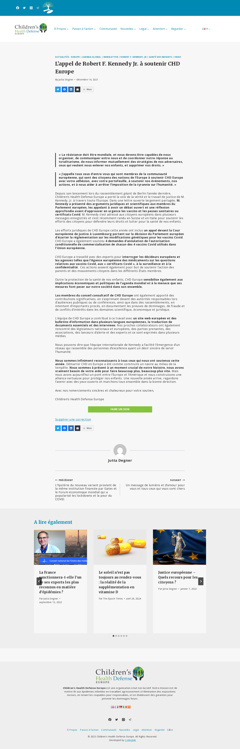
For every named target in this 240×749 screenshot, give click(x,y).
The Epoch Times (113, 598)
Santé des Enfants (160, 57)
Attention (147, 729)
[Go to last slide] (39, 581)
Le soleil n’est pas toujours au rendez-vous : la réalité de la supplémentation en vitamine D (120, 582)
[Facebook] (18, 8)
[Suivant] (200, 581)
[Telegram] (38, 8)
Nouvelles (124, 729)
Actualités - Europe (67, 57)
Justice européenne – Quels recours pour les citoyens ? (178, 577)
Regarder (160, 729)
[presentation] (60, 547)
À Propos (72, 729)
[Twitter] (24, 8)
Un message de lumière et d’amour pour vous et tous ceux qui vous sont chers (155, 484)
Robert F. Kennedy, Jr (133, 57)
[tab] (113, 636)
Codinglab (130, 740)
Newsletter (111, 57)
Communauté (108, 29)
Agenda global (91, 57)
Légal (136, 729)
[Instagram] (31, 8)
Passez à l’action (89, 729)
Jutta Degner (66, 79)
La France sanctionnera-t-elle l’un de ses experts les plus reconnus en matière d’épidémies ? (60, 582)
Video (177, 57)
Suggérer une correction (73, 419)
